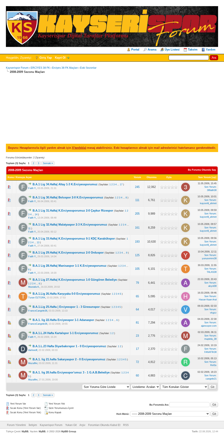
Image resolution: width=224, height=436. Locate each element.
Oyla (169, 177)
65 (137, 296)
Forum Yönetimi (16, 425)
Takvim (193, 49)
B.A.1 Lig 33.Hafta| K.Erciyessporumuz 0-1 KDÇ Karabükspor (74, 238)
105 (137, 268)
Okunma (151, 177)
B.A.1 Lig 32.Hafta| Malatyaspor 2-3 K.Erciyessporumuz (70, 224)
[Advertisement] (112, 107)
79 (137, 282)
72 (137, 362)
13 (38, 242)
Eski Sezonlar (88, 67)
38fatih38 (212, 190)
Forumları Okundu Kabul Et (104, 425)
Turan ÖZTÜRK (36, 297)
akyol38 (212, 286)
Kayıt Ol (60, 57)
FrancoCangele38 (37, 310)
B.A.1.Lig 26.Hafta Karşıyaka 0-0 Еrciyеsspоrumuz (66, 293)
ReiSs (213, 365)
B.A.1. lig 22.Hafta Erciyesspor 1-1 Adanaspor (63, 320)
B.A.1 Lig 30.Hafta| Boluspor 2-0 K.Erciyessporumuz (68, 197)
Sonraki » (48, 163)
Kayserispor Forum (17, 67)
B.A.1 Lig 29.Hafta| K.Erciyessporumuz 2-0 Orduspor (68, 252)
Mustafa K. (34, 286)
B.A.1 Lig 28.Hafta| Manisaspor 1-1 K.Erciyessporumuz (70, 265)
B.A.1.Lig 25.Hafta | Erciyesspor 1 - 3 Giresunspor (66, 306)
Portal (135, 49)
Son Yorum (204, 177)
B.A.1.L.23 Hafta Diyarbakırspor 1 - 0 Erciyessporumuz (69, 346)
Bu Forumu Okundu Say (202, 169)
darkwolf (32, 350)
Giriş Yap (45, 57)
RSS (126, 425)
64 (137, 309)
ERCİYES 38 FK (40, 67)
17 (121, 184)
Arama (152, 49)
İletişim (33, 425)
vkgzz (213, 312)
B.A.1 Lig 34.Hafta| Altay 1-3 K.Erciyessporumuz (65, 184)
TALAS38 (212, 272)
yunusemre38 (209, 258)
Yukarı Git (71, 425)
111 (137, 200)
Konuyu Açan (24, 177)
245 (137, 187)
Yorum (137, 177)
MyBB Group (68, 431)
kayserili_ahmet (208, 203)
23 (137, 335)
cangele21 (211, 378)
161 (137, 227)
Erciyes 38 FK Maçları (65, 67)
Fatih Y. (32, 188)
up (213, 177)
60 (137, 375)
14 (36, 214)
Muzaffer (32, 363)
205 (137, 213)
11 (29, 228)
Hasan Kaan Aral (208, 299)
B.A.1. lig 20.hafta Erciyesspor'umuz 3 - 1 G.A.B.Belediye (71, 372)
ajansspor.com (209, 325)
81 (137, 322)
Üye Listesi (172, 49)
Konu (11, 177)
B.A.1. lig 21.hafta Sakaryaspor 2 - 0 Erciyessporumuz (69, 359)
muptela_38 (210, 339)
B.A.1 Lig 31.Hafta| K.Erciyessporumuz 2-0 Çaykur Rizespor (73, 210)
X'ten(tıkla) (79, 147)
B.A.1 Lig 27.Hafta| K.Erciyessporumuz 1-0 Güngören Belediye (75, 279)
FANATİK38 (210, 352)
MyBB (25, 431)
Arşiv (82, 425)
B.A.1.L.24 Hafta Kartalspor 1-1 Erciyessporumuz (65, 333)
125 (137, 255)
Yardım (210, 49)
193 (137, 241)
